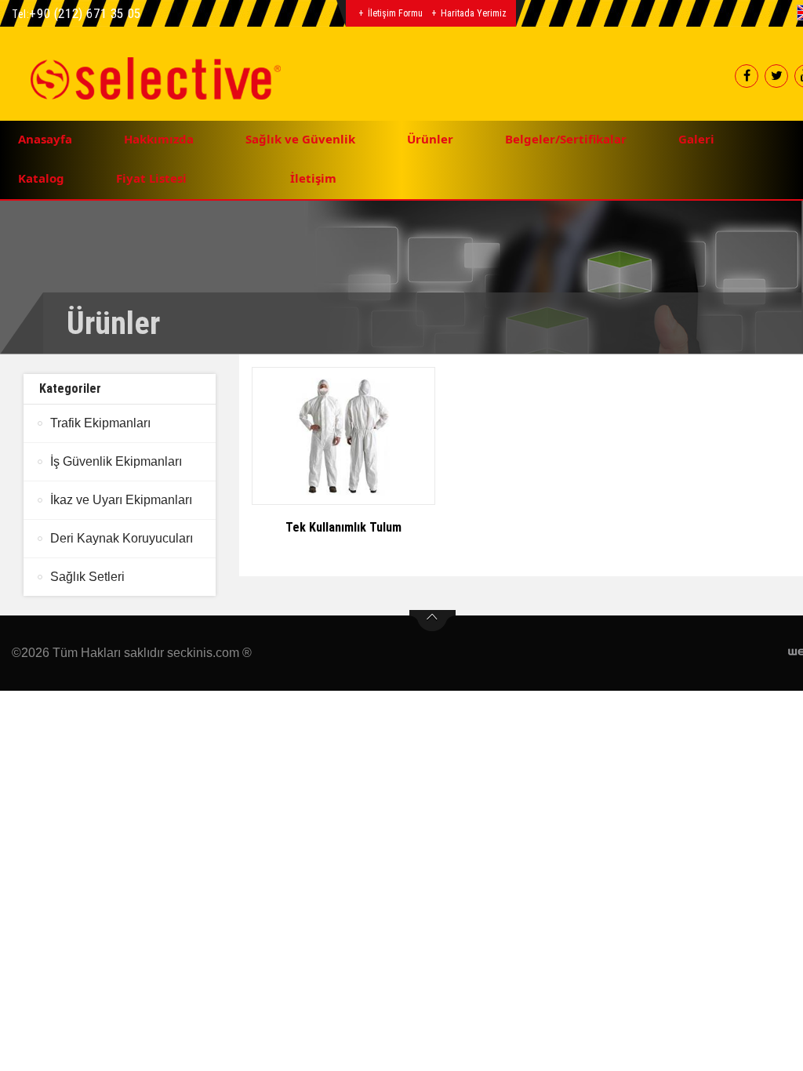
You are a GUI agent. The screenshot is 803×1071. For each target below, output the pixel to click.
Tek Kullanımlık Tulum (343, 527)
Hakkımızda (159, 139)
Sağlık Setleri (87, 576)
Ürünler (430, 139)
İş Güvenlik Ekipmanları (116, 461)
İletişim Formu (395, 13)
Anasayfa (45, 139)
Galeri (696, 139)
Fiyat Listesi (151, 178)
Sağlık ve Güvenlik (300, 139)
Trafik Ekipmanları (100, 423)
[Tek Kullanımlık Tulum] (343, 435)
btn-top (432, 621)
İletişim (313, 178)
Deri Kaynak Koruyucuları (121, 538)
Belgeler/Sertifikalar (566, 139)
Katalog (41, 178)
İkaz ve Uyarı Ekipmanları (121, 499)
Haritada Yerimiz (474, 13)
